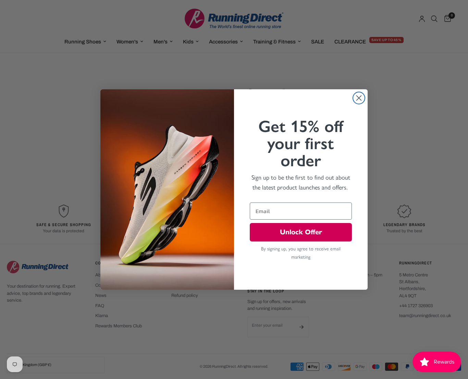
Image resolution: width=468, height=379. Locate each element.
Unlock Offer (301, 232)
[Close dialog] (359, 98)
